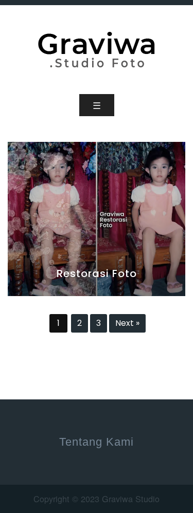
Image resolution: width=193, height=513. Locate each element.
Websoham (134, 341)
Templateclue (72, 341)
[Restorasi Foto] (96, 217)
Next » (127, 323)
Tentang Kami (96, 441)
